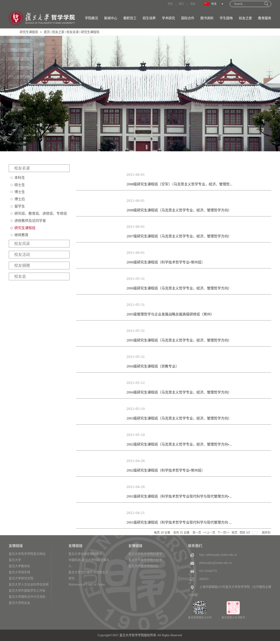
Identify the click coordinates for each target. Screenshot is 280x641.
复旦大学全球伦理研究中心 (86, 554)
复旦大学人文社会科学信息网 (29, 584)
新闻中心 (110, 18)
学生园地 (226, 18)
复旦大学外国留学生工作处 (27, 590)
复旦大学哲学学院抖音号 (145, 554)
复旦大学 (15, 560)
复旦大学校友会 (19, 602)
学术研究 (168, 18)
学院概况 (91, 18)
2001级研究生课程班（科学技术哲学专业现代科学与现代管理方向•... (179, 496)
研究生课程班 (29, 32)
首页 (47, 32)
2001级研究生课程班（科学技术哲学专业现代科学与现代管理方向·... (179, 522)
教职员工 (129, 18)
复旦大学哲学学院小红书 (145, 560)
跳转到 (266, 532)
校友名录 (72, 32)
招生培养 (149, 18)
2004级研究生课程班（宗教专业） (152, 366)
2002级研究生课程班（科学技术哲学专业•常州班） (165, 470)
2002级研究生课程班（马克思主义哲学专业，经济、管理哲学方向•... (179, 444)
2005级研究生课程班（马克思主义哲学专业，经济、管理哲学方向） (178, 340)
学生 (170, 3)
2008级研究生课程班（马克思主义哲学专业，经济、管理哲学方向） (178, 210)
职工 (181, 3)
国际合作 (187, 18)
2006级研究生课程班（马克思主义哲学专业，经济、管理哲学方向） (178, 288)
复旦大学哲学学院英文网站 (27, 554)
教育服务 (264, 18)
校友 (193, 3)
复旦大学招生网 (19, 572)
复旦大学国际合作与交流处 (27, 596)
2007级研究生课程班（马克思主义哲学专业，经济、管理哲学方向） (178, 236)
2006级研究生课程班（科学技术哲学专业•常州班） (165, 262)
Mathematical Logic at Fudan (86, 584)
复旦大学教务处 (19, 566)
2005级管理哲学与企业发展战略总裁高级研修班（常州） (170, 314)
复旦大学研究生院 (21, 578)
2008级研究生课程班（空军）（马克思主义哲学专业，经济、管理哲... (179, 184)
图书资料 (207, 18)
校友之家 (245, 18)
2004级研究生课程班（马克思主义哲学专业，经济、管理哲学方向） (178, 392)
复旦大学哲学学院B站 (143, 566)
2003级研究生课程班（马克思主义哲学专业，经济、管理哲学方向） (178, 418)
